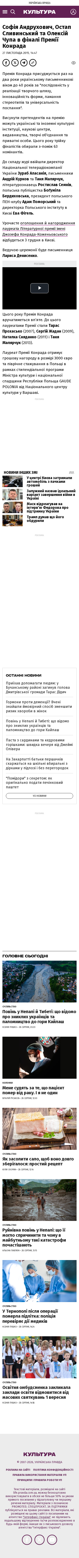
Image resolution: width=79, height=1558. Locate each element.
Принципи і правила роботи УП (39, 1480)
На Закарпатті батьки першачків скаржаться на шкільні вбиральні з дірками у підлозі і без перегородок (37, 763)
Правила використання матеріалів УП (39, 1474)
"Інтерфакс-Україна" (36, 1517)
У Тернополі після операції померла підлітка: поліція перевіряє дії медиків (30, 1316)
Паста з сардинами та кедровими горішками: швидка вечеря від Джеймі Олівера (39, 744)
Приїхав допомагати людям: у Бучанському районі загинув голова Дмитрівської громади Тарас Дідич (38, 687)
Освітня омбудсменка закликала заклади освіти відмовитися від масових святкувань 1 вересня (36, 1392)
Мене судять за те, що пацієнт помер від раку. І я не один (33, 1090)
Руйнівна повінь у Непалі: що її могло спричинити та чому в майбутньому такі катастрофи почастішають (34, 1237)
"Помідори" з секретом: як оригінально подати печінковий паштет (34, 782)
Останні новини (23, 675)
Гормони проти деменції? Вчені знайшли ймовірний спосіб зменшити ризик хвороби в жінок (39, 706)
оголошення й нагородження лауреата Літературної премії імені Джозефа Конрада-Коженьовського (38, 229)
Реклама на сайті (18, 1469)
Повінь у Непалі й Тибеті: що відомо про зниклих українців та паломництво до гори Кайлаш (37, 725)
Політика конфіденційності (53, 1469)
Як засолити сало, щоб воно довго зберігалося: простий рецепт (38, 1161)
